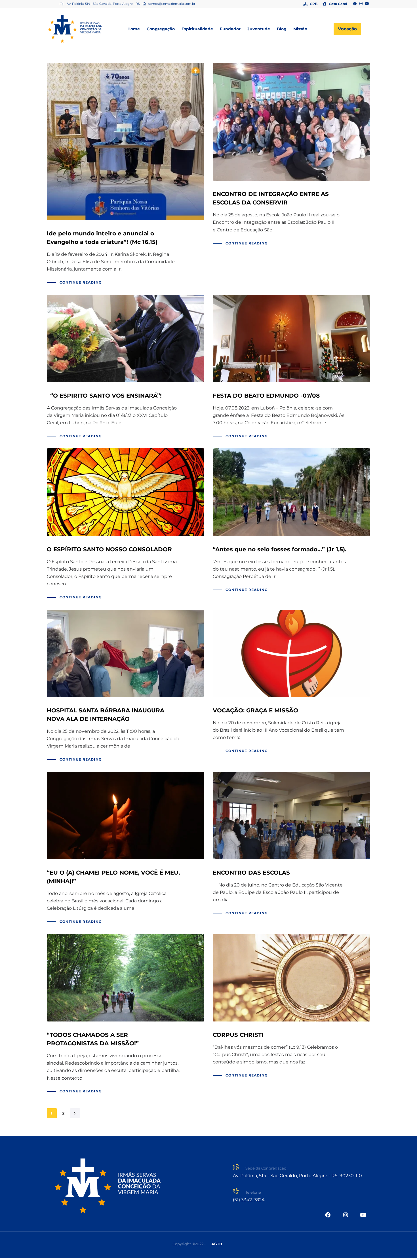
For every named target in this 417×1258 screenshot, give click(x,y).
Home (133, 28)
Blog (282, 28)
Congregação (161, 28)
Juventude (258, 28)
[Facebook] (355, 4)
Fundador (230, 28)
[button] (216, 1244)
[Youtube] (367, 4)
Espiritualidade (197, 28)
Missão (300, 28)
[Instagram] (361, 4)
